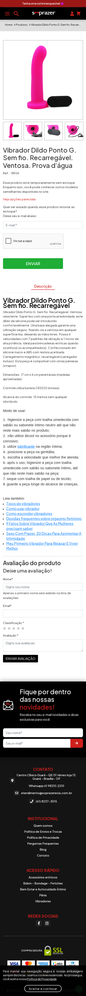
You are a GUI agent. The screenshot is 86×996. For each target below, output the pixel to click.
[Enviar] (76, 743)
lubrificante (26, 447)
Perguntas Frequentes (43, 843)
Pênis (43, 895)
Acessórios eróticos (43, 877)
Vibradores (43, 901)
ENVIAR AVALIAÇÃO (20, 658)
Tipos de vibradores (23, 503)
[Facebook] (39, 923)
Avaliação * (10, 635)
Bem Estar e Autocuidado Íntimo (43, 889)
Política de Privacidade (43, 837)
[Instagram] (47, 923)
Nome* (8, 579)
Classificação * (13, 623)
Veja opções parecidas (19, 199)
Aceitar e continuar (43, 988)
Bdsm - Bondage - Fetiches (43, 883)
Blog (43, 849)
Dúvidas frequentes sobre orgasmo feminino (44, 518)
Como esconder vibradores (29, 513)
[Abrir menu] (7, 14)
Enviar (33, 263)
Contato (43, 855)
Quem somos (43, 825)
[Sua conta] (72, 13)
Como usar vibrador (22, 508)
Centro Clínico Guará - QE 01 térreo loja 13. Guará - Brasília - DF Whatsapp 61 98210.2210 (46, 780)
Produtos (22, 24)
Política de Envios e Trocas (43, 831)
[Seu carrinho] (78, 13)
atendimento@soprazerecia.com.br (46, 793)
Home (8, 24)
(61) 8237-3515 (46, 801)
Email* (7, 606)
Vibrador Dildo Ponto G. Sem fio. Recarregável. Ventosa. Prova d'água (56, 24)
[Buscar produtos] (16, 13)
